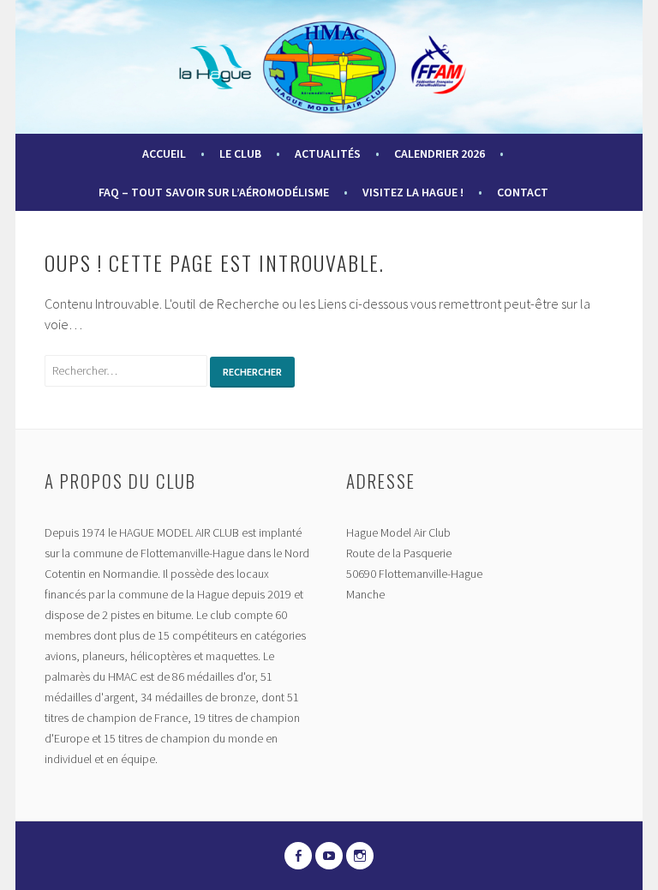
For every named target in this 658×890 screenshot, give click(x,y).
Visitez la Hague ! (413, 192)
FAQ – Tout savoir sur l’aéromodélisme (214, 192)
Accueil (164, 153)
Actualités (328, 153)
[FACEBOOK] (298, 855)
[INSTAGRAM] (360, 855)
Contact (522, 192)
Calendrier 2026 (439, 153)
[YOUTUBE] (329, 855)
